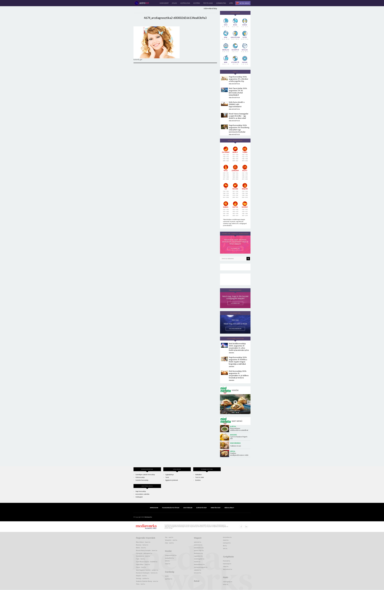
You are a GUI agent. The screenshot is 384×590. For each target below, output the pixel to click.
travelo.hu (197, 561)
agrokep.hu (168, 579)
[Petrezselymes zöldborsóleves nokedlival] (225, 428)
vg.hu (166, 576)
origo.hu (167, 563)
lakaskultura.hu (199, 547)
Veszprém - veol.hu (171, 540)
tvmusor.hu (197, 573)
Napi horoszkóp (141, 491)
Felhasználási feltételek (170, 508)
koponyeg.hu (227, 563)
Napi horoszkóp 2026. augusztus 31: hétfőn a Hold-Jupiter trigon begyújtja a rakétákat (238, 360)
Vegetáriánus (235, 443)
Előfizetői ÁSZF (201, 508)
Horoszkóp (164, 3)
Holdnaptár (139, 497)
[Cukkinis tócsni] (225, 445)
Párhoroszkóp (140, 477)
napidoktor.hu (198, 556)
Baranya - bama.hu (142, 545)
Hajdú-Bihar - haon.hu (143, 564)
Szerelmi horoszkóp (142, 480)
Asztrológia (185, 3)
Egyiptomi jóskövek (171, 480)
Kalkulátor (198, 474)
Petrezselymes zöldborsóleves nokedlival (239, 429)
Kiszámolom (235, 303)
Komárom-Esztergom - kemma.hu (147, 573)
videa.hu (225, 566)
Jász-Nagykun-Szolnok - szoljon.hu (147, 570)
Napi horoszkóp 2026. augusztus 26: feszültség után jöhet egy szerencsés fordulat (239, 128)
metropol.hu (227, 543)
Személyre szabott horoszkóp (145, 474)
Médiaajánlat (229, 508)
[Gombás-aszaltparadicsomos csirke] (225, 453)
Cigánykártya (169, 474)
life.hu (225, 545)
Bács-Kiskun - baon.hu (143, 542)
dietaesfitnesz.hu (199, 564)
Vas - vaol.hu (169, 537)
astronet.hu (197, 542)
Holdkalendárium (235, 328)
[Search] (248, 258)
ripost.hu (225, 540)
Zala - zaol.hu (169, 543)
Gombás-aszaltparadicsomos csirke (239, 454)
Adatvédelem (187, 508)
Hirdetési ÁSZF (215, 508)
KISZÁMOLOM (235, 248)
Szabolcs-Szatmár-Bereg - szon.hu (147, 581)
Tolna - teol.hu (140, 584)
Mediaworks (148, 517)
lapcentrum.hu (227, 569)
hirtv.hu (167, 561)
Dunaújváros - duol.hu (143, 556)
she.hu (225, 548)
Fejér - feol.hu (140, 559)
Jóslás (174, 3)
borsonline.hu (227, 537)
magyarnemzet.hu (170, 555)
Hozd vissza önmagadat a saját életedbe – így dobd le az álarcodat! (238, 116)
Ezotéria (196, 3)
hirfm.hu (225, 584)
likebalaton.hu (198, 553)
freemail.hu (226, 561)
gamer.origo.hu (199, 550)
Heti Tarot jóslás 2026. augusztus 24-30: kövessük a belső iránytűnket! (238, 91)
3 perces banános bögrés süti (239, 437)
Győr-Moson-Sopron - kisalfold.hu (146, 561)
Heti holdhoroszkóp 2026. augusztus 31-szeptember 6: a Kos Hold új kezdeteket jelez (239, 346)
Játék (231, 3)
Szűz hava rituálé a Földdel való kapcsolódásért (236, 104)
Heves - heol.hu (141, 567)
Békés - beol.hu (141, 547)
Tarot (167, 477)
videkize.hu (197, 570)
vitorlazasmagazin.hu (200, 567)
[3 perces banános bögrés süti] (225, 437)
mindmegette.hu (199, 559)
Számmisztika (221, 3)
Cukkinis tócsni (235, 446)
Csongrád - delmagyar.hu (144, 553)
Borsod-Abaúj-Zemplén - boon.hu (146, 550)
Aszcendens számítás (142, 494)
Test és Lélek (208, 3)
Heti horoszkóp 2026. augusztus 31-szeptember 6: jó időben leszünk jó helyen (238, 374)
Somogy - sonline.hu (142, 578)
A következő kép (210, 8)
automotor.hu (198, 545)
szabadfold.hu (169, 558)
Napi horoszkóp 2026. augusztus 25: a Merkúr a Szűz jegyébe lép (238, 79)
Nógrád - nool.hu (141, 575)
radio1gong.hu (227, 581)
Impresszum (154, 508)
